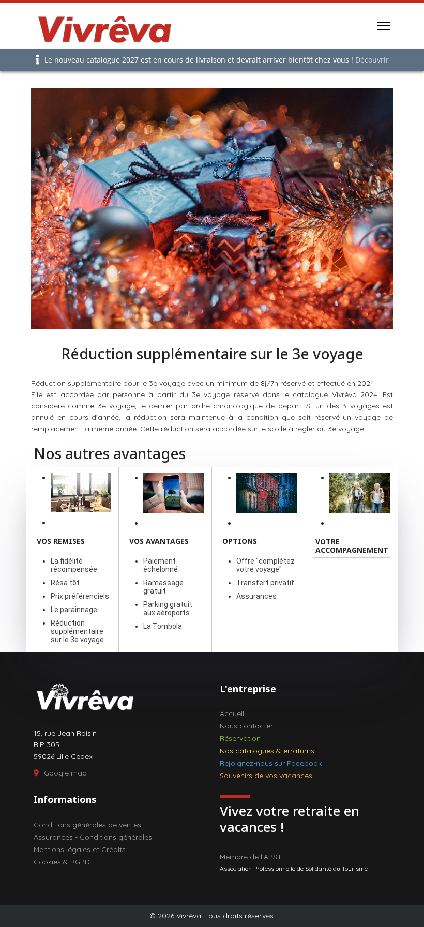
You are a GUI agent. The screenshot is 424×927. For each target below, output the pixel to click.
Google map (65, 773)
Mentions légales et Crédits (80, 849)
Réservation (240, 738)
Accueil (232, 713)
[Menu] (383, 26)
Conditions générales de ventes (87, 824)
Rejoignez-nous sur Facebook (271, 763)
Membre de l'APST (251, 856)
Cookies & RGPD (62, 861)
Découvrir (372, 60)
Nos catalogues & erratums (267, 750)
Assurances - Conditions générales (93, 837)
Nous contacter (246, 726)
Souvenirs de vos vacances (266, 775)
